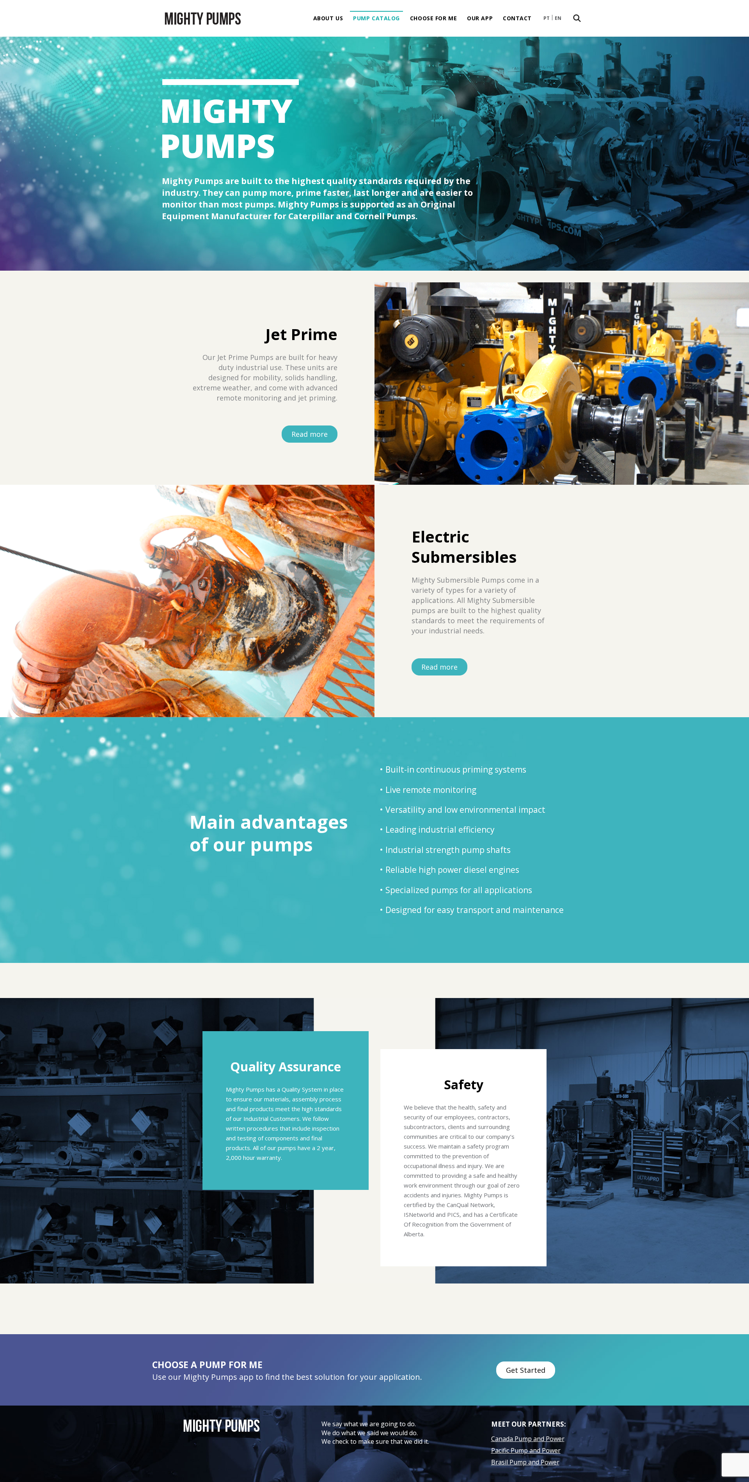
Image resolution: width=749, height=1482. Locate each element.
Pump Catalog (376, 18)
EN (558, 18)
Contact (517, 18)
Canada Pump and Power (527, 1438)
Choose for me (433, 18)
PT (546, 18)
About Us (328, 18)
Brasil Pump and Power (525, 1462)
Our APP (480, 18)
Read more (309, 434)
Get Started (525, 1370)
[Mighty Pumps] (203, 18)
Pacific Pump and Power (526, 1450)
